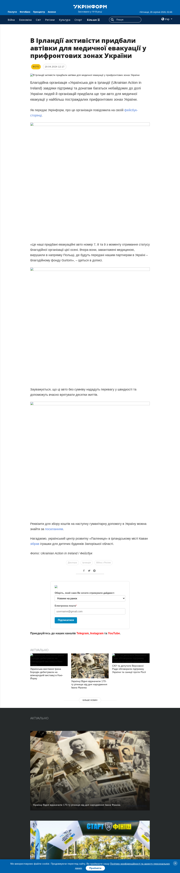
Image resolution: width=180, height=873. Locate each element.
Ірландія (86, 562)
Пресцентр (39, 11)
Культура (64, 19)
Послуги (12, 11)
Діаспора (72, 562)
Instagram (97, 633)
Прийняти (95, 868)
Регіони (50, 19)
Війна (11, 19)
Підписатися (66, 619)
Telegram (82, 633)
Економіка (25, 19)
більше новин (90, 700)
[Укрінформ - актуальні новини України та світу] (90, 6)
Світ (38, 19)
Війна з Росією (103, 562)
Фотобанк (25, 11)
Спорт (78, 19)
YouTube (114, 633)
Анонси (52, 11)
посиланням (54, 529)
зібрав (34, 544)
